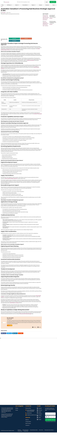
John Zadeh (3, 12)
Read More (51, 18)
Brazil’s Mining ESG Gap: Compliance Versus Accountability (53, 16)
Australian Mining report (37, 113)
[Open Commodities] (27, 5)
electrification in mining (14, 302)
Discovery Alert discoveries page (25, 313)
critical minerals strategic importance (11, 178)
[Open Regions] (35, 5)
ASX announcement (30, 60)
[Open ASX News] (11, 5)
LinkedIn (40, 327)
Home (2, 6)
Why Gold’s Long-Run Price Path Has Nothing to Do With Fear (53, 22)
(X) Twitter (34, 327)
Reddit (21, 333)
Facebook (4, 333)
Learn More (9, 325)
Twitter (10, 333)
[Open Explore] (18, 5)
